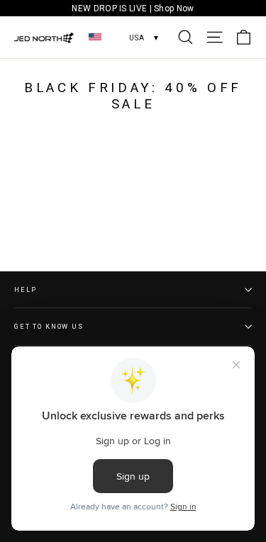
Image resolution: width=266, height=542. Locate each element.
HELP (25, 289)
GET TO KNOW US (49, 326)
